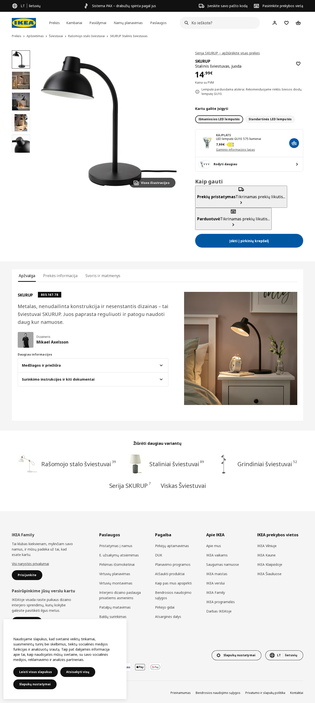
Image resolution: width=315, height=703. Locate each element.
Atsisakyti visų (77, 672)
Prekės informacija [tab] (60, 275)
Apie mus (213, 545)
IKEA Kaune (266, 555)
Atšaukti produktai (170, 573)
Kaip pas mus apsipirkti (173, 583)
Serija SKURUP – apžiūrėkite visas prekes (227, 53)
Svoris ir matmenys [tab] (102, 275)
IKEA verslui (215, 583)
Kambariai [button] (74, 22)
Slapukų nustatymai (35, 684)
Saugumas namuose (222, 564)
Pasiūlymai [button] (97, 22)
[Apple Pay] (140, 667)
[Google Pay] (155, 667)
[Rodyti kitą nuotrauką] (169, 121)
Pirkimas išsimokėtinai (117, 564)
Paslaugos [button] (158, 22)
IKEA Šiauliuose (269, 573)
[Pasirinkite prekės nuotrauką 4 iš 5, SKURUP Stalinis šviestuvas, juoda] (21, 123)
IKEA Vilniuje (267, 545)
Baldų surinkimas (112, 616)
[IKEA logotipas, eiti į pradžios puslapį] (24, 23)
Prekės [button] (54, 22)
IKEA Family (215, 592)
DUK (158, 555)
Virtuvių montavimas (115, 583)
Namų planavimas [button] (128, 22)
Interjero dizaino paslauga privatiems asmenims (120, 595)
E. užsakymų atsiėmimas (119, 555)
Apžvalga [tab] (27, 275)
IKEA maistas (216, 573)
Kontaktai (296, 693)
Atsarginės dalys (168, 616)
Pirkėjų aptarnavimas (172, 545)
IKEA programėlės (220, 601)
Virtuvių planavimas (114, 573)
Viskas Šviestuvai (183, 485)
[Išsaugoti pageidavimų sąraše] (298, 64)
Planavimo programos (172, 564)
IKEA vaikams (217, 555)
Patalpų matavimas (115, 607)
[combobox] (218, 23)
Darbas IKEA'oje (219, 611)
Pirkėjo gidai (164, 607)
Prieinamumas (181, 693)
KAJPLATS (223, 135)
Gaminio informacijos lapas (235, 150)
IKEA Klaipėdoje (269, 564)
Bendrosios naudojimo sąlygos (173, 595)
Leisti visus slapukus (35, 672)
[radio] (219, 119)
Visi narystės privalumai (30, 563)
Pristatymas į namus (115, 545)
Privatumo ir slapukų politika (265, 693)
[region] (108, 121)
